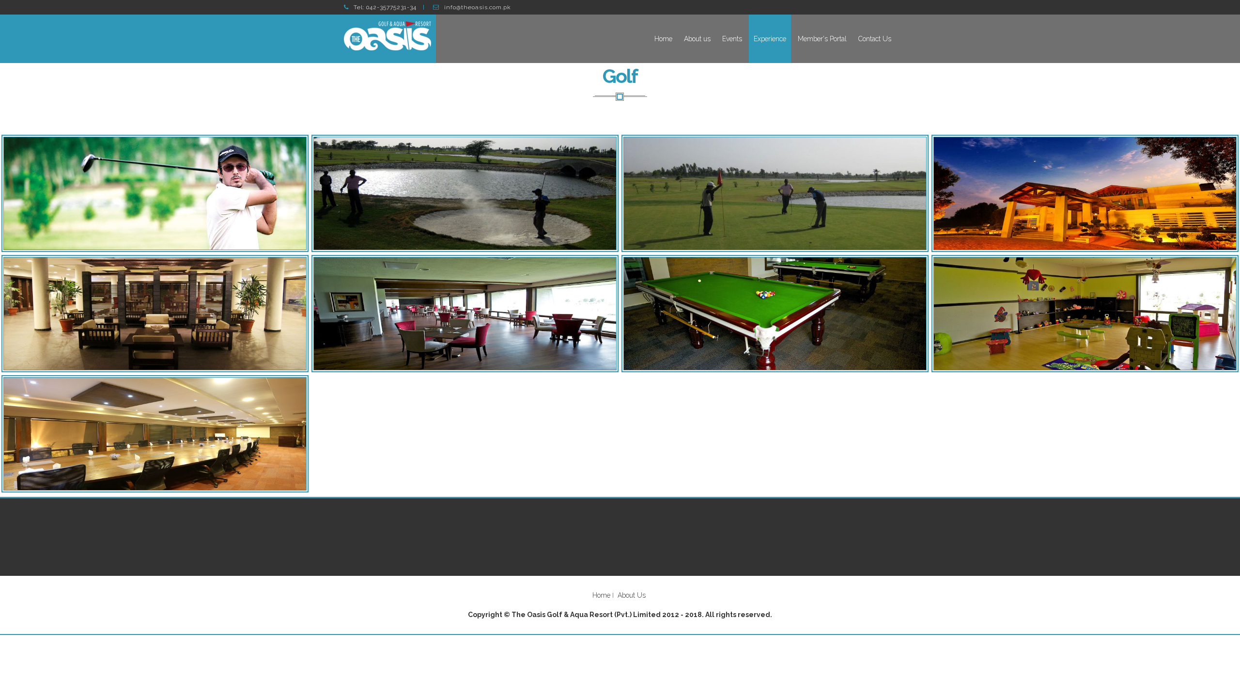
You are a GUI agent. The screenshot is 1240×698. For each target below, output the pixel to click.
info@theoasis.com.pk (477, 7)
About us (697, 39)
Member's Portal (822, 39)
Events (732, 39)
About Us (632, 595)
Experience (770, 39)
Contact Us (874, 39)
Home (663, 39)
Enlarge (155, 193)
